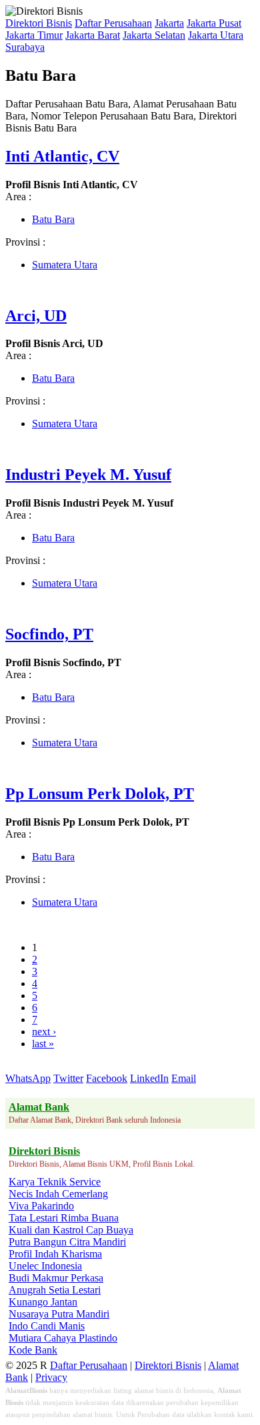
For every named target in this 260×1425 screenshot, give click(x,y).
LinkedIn (149, 1078)
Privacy (51, 1377)
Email (183, 1078)
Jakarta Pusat (214, 23)
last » (43, 1043)
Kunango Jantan (43, 1302)
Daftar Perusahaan (113, 23)
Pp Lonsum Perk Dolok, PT (99, 793)
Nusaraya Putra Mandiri (59, 1314)
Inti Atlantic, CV (62, 156)
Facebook (106, 1078)
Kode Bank (33, 1350)
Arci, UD (36, 315)
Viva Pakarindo (41, 1205)
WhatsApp (28, 1078)
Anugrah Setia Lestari (55, 1290)
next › (44, 1031)
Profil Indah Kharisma (55, 1253)
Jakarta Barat (92, 35)
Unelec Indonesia (45, 1265)
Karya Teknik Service (55, 1181)
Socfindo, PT (49, 634)
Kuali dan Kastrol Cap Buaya (71, 1229)
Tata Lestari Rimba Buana (64, 1217)
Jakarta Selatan (154, 35)
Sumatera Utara (64, 264)
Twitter (68, 1078)
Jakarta (169, 23)
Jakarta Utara (215, 35)
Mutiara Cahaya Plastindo (63, 1338)
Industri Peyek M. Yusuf (88, 474)
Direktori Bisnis (38, 23)
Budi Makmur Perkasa (56, 1278)
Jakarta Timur (34, 35)
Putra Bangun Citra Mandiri (67, 1241)
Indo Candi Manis (47, 1326)
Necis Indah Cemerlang (58, 1193)
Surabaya (25, 47)
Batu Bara (53, 219)
